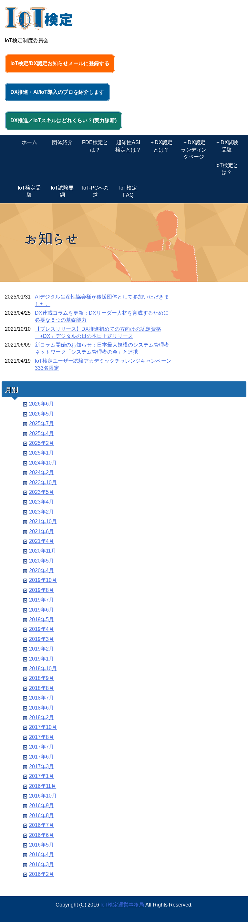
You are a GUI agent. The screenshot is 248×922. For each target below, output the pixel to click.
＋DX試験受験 (226, 146)
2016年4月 (41, 854)
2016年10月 (43, 796)
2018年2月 (41, 717)
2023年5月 (41, 492)
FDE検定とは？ (95, 146)
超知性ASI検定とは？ (128, 146)
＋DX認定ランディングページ (194, 150)
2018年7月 (41, 698)
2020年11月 (42, 551)
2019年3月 (41, 639)
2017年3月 (41, 766)
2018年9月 (41, 678)
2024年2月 (41, 472)
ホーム (29, 142)
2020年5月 (41, 561)
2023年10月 (43, 482)
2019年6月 (41, 610)
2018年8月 (41, 688)
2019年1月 (41, 659)
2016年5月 (41, 845)
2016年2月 (41, 874)
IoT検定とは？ (226, 168)
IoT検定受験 (29, 191)
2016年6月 (41, 835)
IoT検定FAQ (128, 191)
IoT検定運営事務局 (122, 904)
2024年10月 (43, 463)
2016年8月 (41, 815)
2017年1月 (41, 776)
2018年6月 (41, 708)
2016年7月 (41, 825)
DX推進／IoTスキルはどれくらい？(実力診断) (63, 120)
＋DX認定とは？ (161, 146)
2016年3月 (41, 864)
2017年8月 (41, 737)
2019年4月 (41, 629)
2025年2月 (41, 443)
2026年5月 (41, 414)
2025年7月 (41, 423)
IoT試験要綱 (62, 191)
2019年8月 (41, 590)
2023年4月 (41, 502)
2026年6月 (41, 404)
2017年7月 (41, 747)
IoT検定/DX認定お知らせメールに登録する (59, 63)
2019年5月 (41, 619)
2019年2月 (41, 649)
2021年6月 (41, 531)
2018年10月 (43, 668)
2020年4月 (41, 570)
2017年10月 (43, 727)
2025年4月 (41, 433)
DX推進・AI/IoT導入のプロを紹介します (57, 92)
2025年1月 (41, 453)
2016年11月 (42, 786)
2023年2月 (41, 512)
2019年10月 (43, 580)
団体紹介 (62, 142)
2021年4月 (41, 541)
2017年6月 (41, 757)
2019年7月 (41, 600)
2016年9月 (41, 805)
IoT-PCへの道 (95, 191)
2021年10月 (43, 521)
